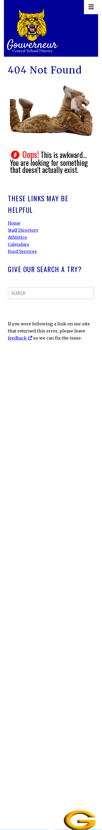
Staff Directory (23, 230)
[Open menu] (91, 7)
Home (14, 223)
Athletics (17, 237)
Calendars (18, 244)
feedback (17, 338)
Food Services (22, 251)
